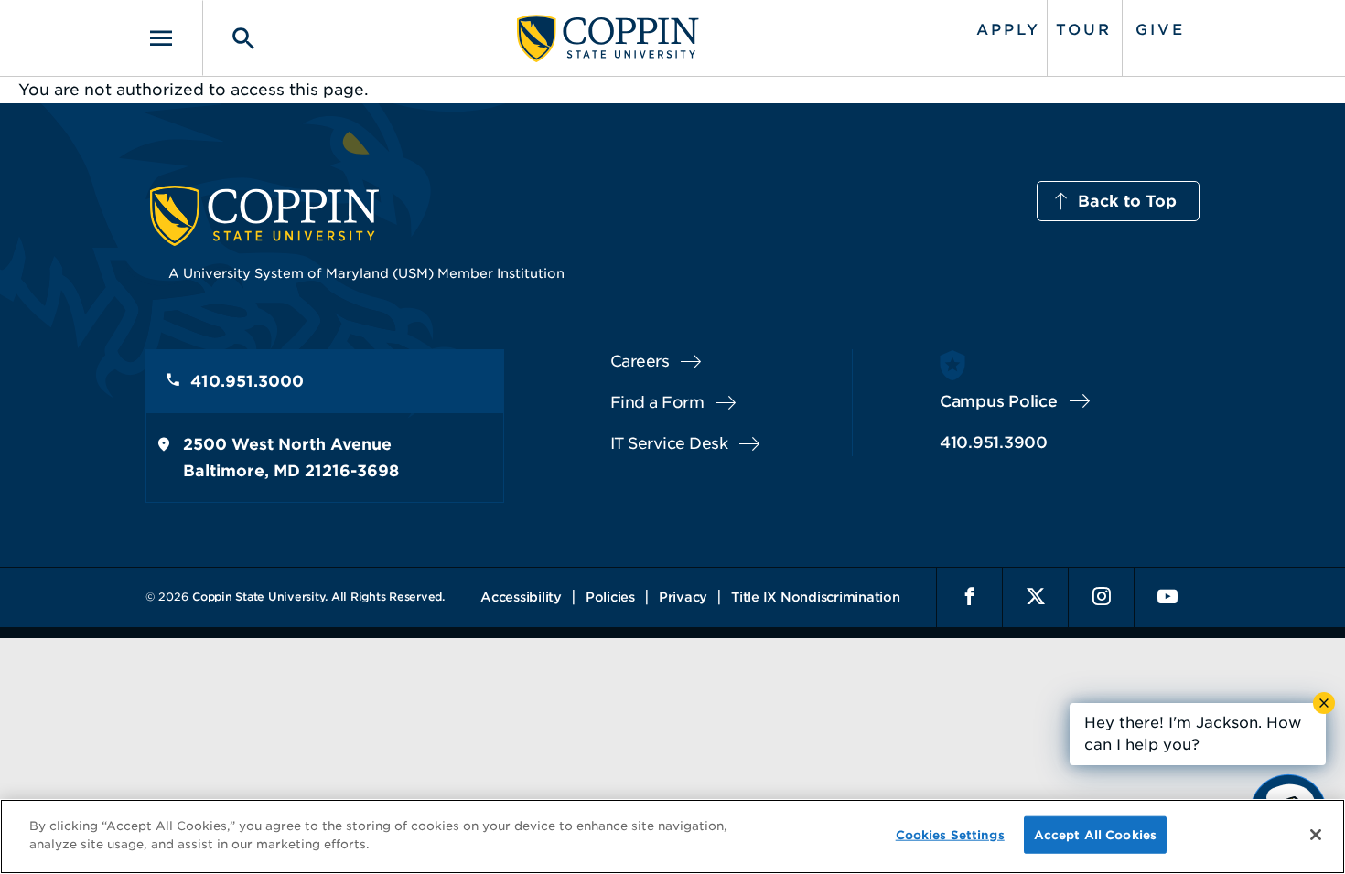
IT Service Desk (669, 443)
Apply (1008, 29)
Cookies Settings (950, 835)
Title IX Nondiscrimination (815, 597)
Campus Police (999, 401)
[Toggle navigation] (173, 38)
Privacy (683, 597)
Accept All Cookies (1095, 835)
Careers (640, 361)
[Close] (1316, 835)
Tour (1084, 29)
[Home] (608, 38)
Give (1160, 29)
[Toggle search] (230, 38)
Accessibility (521, 597)
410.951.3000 (247, 381)
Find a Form (657, 402)
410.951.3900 (994, 442)
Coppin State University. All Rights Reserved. (318, 596)
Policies (610, 597)
